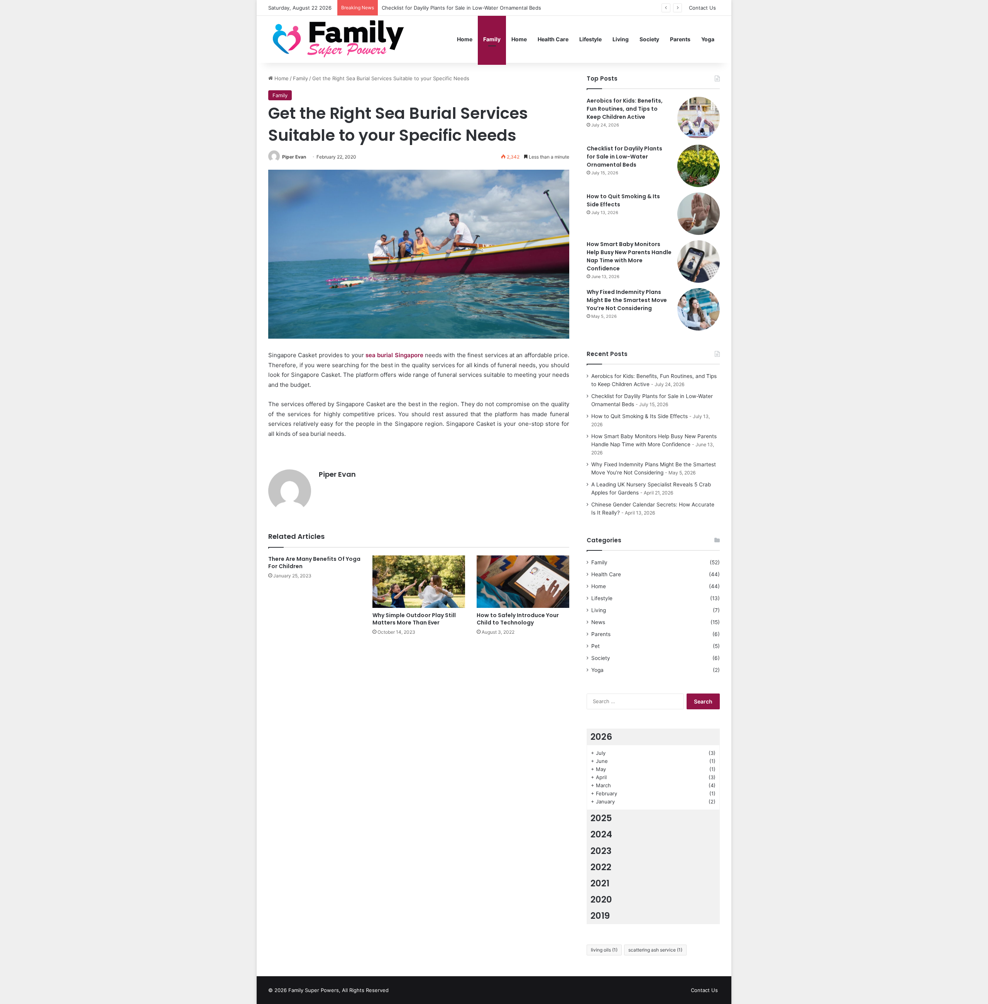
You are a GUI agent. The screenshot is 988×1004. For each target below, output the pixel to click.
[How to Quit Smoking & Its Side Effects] (698, 213)
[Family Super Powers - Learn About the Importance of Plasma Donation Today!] (341, 39)
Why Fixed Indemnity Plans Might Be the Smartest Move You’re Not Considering (627, 300)
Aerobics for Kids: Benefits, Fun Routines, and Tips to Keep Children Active (625, 109)
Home (464, 39)
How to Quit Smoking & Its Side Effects (639, 416)
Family (492, 39)
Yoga (707, 39)
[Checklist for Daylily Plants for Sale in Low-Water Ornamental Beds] (698, 166)
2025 (601, 818)
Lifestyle (590, 39)
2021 (599, 883)
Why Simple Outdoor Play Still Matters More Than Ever (414, 618)
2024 (601, 834)
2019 (600, 916)
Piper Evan (294, 157)
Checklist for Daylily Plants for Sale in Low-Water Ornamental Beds (461, 8)
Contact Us (702, 8)
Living (620, 39)
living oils (604, 950)
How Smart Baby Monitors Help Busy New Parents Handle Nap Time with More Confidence (629, 256)
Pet (595, 646)
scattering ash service (655, 950)
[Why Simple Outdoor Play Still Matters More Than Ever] (418, 581)
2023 (601, 851)
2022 (600, 867)
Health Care (553, 39)
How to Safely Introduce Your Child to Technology (518, 618)
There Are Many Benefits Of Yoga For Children (314, 562)
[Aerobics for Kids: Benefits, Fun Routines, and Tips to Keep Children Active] (698, 118)
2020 (601, 899)
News (598, 622)
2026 (601, 737)
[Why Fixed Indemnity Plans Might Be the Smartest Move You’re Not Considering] (698, 309)
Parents (680, 39)
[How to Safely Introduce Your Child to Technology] (523, 581)
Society (649, 39)
